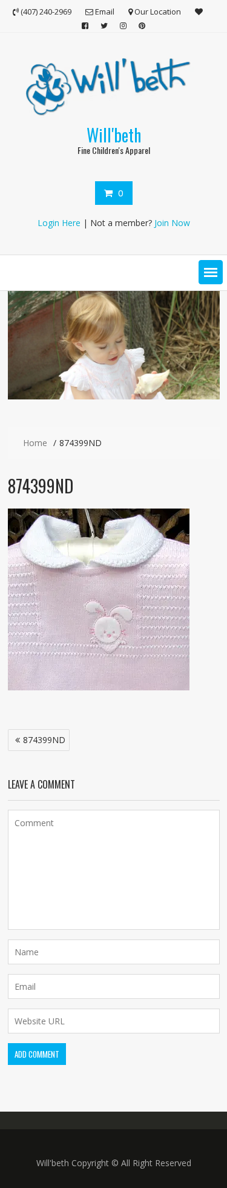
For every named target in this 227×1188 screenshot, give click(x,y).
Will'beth (114, 134)
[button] (211, 272)
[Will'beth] (114, 396)
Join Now (172, 223)
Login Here (59, 223)
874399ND (44, 740)
